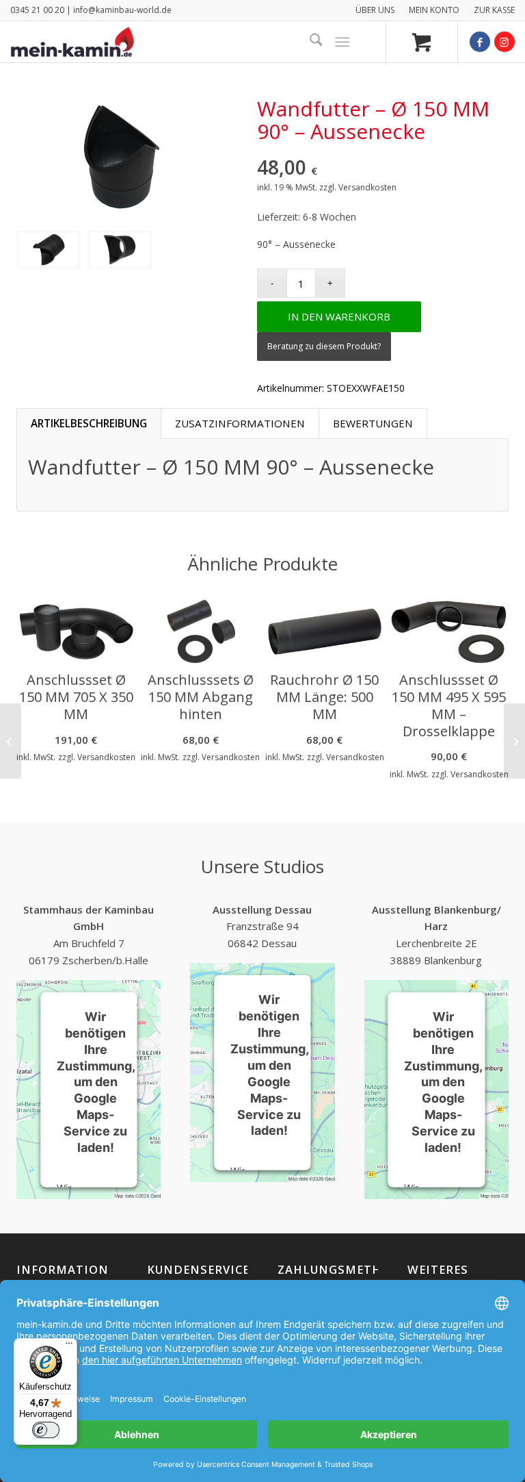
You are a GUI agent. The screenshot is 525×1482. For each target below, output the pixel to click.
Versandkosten (367, 187)
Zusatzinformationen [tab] (240, 423)
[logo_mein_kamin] (72, 41)
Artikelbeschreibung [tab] (89, 423)
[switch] (45, 1430)
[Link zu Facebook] (480, 42)
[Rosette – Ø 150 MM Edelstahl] (10, 741)
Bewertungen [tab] (373, 423)
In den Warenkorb (339, 316)
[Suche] (309, 41)
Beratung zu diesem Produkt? (324, 346)
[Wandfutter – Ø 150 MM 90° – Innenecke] (514, 741)
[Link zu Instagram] (504, 42)
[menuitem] (375, 10)
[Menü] (343, 41)
